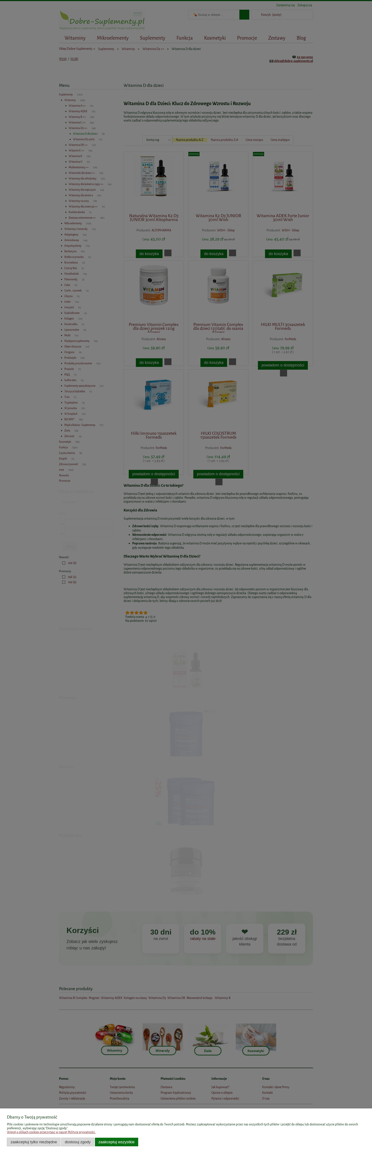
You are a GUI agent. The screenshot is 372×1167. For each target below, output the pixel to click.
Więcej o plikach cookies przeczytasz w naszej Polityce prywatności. (51, 1132)
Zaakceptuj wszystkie (116, 1142)
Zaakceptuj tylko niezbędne (34, 1142)
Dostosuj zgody (78, 1142)
